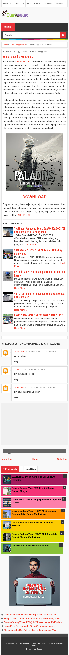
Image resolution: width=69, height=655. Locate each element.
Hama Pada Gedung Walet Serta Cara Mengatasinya (29, 626)
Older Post (62, 459)
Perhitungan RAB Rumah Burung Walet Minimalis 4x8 (30, 614)
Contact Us (19, 3)
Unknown (19, 352)
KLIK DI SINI (24, 215)
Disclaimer (47, 3)
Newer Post (7, 459)
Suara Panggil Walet (40, 52)
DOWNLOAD (34, 197)
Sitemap (59, 3)
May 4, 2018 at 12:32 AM (33, 370)
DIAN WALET (24, 61)
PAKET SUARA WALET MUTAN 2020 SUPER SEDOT (38, 315)
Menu (9, 27)
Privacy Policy (33, 3)
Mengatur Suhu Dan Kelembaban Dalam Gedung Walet (30, 630)
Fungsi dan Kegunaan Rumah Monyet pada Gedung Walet (32, 618)
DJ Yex (17, 370)
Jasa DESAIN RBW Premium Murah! (30, 545)
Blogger (40, 649)
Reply (16, 362)
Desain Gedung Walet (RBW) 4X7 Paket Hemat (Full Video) (33, 622)
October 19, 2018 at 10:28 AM (40, 387)
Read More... (32, 244)
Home (35, 459)
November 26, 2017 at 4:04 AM (40, 352)
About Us (7, 3)
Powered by (31, 649)
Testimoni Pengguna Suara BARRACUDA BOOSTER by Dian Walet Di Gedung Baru (39, 230)
